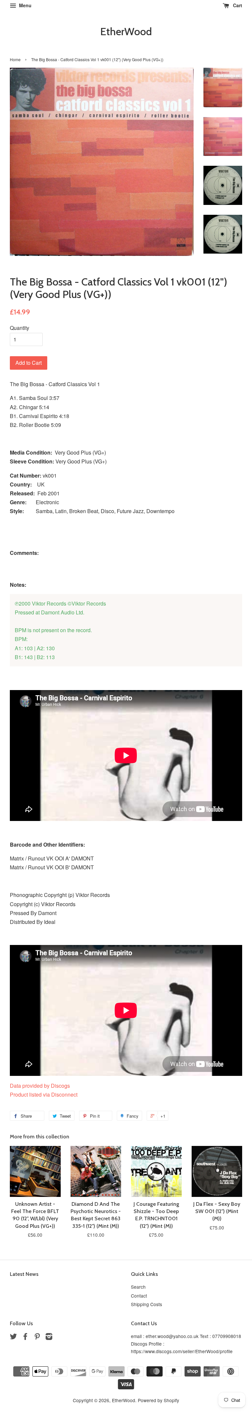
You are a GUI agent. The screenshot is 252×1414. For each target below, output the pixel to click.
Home (15, 59)
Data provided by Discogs (40, 1085)
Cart (237, 5)
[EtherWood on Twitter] (13, 1337)
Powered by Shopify (158, 1400)
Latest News (24, 1274)
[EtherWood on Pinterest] (37, 1337)
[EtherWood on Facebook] (25, 1337)
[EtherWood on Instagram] (48, 1337)
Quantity (19, 328)
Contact (139, 1295)
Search (138, 1286)
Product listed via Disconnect (43, 1094)
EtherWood (126, 31)
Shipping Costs (146, 1304)
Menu (25, 5)
